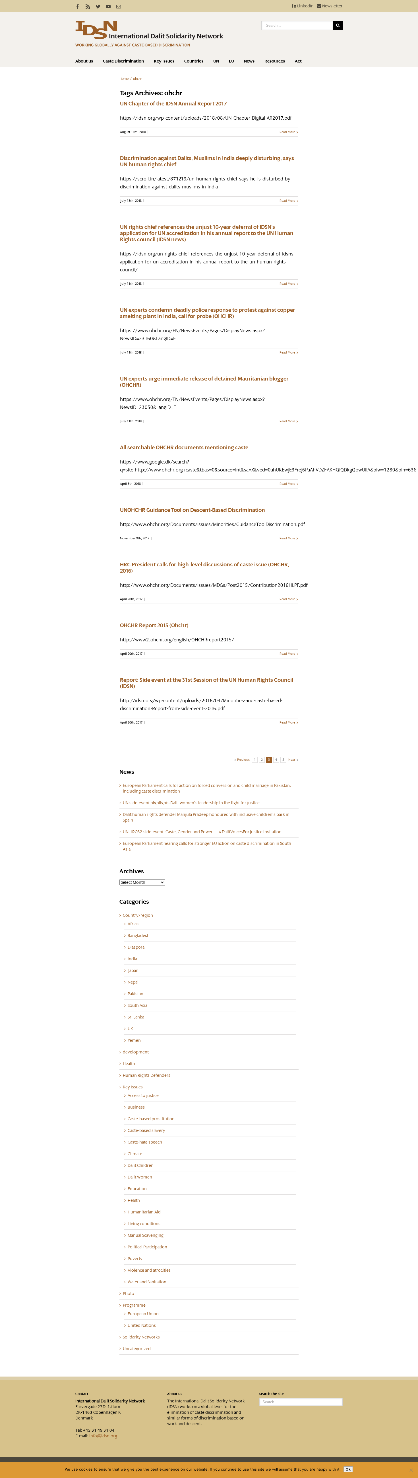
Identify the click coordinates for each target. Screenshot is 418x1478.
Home (124, 79)
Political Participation (147, 1247)
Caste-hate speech (145, 1142)
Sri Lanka (136, 1017)
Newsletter (332, 6)
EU (231, 61)
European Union (143, 1313)
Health (129, 1063)
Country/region (138, 915)
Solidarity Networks (141, 1337)
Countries (193, 61)
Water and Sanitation (147, 1281)
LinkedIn (305, 6)
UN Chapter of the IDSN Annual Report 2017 (173, 104)
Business (136, 1107)
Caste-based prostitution (151, 1118)
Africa (133, 923)
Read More (287, 132)
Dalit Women (140, 1177)
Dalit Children (141, 1165)
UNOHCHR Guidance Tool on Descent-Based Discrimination (192, 510)
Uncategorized (137, 1348)
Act (298, 61)
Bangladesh (139, 935)
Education (137, 1188)
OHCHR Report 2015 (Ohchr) (154, 625)
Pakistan (135, 993)
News (249, 61)
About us (84, 61)
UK (130, 1028)
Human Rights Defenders (146, 1075)
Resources (274, 61)
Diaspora (136, 947)
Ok (348, 1469)
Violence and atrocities (149, 1270)
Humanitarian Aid (144, 1212)
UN (216, 61)
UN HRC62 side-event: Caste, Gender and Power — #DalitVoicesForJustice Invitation (202, 831)
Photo (128, 1293)
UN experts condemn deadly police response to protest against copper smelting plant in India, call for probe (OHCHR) (207, 313)
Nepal (133, 982)
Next (291, 760)
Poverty (135, 1258)
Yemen (134, 1040)
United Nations (142, 1325)
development (136, 1052)
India (132, 958)
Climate (135, 1153)
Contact (81, 1394)
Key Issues (164, 61)
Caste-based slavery (146, 1130)
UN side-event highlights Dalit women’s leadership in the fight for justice (191, 802)
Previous (243, 760)
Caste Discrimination (123, 61)
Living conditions (144, 1223)
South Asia (137, 1005)
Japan (133, 970)
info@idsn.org (103, 1435)
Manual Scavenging (146, 1235)
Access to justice (143, 1095)
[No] (411, 1470)
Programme (134, 1305)
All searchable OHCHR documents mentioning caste (184, 447)
